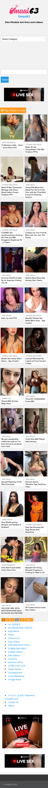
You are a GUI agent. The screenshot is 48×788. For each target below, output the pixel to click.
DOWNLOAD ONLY (17, 648)
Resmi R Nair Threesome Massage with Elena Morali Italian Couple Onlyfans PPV (11, 191)
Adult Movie (13, 631)
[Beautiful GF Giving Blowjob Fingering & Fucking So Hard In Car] (36, 549)
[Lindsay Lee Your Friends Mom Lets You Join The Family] (36, 214)
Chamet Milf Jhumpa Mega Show (9, 402)
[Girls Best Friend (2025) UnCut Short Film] (12, 549)
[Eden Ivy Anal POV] (12, 299)
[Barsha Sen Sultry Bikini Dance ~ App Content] (12, 340)
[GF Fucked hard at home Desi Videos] (36, 589)
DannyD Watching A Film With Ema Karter (11, 483)
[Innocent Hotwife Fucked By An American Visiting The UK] (12, 259)
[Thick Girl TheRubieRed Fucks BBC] (36, 380)
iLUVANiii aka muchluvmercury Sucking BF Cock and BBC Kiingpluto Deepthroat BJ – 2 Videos (11, 237)
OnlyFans (12, 658)
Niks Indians (14, 655)
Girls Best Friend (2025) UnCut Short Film (11, 568)
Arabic (11, 634)
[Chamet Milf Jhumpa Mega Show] (12, 381)
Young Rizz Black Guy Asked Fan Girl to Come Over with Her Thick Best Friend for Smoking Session (35, 192)
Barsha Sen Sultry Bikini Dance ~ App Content (11, 359)
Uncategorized (15, 672)
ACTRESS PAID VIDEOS (33, 144)
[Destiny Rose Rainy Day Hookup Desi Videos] (36, 259)
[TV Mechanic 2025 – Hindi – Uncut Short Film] (12, 126)
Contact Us (13, 702)
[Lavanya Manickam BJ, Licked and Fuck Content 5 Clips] (36, 340)
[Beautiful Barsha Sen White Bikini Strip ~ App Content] (36, 299)
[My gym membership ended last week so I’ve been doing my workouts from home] (12, 420)
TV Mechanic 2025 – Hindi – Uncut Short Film (12, 146)
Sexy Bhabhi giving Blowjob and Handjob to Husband (11, 524)
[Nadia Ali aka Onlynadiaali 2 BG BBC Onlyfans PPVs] (36, 127)
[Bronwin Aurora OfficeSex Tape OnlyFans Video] (36, 463)
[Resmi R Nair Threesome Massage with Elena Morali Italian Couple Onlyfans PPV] (12, 169)
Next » (29, 619)
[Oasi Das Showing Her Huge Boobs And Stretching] (36, 506)
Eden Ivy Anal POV (9, 318)
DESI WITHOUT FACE (19, 645)
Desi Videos (30, 185)
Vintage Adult (14, 679)
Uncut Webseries (8, 143)
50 (22, 619)
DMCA (11, 705)
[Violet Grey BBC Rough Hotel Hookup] (36, 420)
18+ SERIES (14, 624)
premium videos (15, 662)
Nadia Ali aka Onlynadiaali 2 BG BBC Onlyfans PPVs (34, 149)
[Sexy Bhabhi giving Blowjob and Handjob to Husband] (12, 503)
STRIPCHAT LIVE (16, 665)
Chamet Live (6, 398)
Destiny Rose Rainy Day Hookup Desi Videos (35, 279)
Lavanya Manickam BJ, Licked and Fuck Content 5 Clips (35, 361)
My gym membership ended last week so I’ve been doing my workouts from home (11, 443)
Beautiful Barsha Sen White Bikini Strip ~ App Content (35, 320)
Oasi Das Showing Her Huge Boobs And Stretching (34, 529)
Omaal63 (24, 16)
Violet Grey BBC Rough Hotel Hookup (35, 440)
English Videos (15, 651)
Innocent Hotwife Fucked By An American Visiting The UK (11, 280)
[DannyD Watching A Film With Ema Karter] (12, 463)
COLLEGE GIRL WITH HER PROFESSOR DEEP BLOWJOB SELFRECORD (11, 610)
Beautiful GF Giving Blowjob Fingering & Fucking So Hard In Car (35, 570)
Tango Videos (7, 520)
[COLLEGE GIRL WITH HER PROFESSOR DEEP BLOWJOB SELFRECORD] (12, 589)
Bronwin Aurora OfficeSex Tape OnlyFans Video (35, 484)
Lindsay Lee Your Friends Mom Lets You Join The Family (36, 235)
